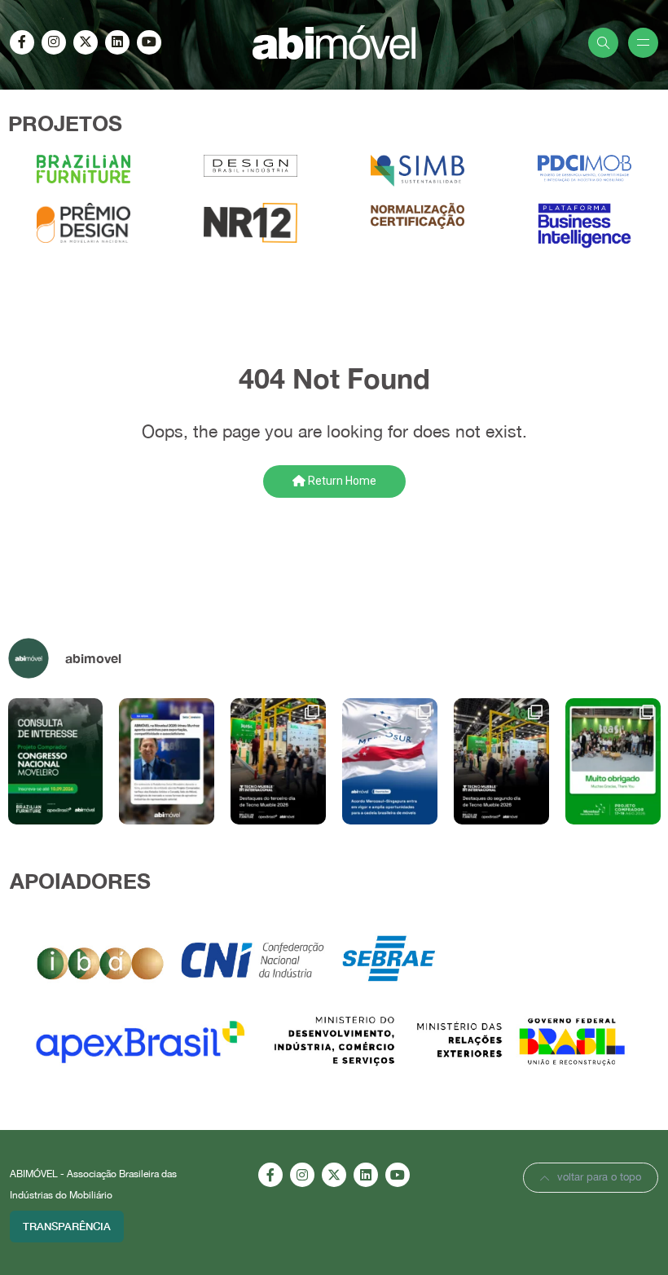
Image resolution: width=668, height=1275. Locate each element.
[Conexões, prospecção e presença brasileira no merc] (501, 761)
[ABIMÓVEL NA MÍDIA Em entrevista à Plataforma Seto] (166, 761)
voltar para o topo (599, 1177)
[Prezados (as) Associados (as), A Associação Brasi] (55, 761)
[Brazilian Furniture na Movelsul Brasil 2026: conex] (613, 761)
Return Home (340, 480)
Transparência (67, 1226)
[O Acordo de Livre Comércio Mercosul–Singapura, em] (389, 761)
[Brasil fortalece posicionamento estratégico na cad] (278, 761)
